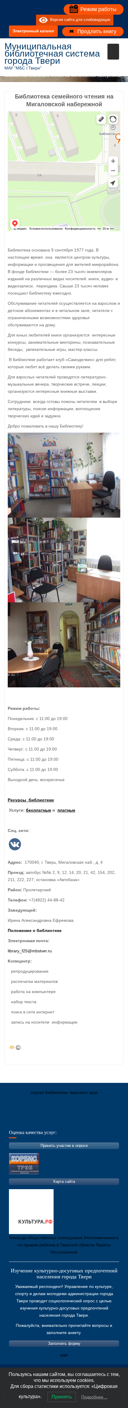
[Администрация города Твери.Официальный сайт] (18, 1121)
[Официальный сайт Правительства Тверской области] (89, 1121)
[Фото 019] (64, 475)
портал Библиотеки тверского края (64, 1092)
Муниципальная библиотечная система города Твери (52, 53)
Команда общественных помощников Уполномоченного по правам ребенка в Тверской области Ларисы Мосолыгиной (64, 1244)
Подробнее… (94, 1397)
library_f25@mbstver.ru (30, 950)
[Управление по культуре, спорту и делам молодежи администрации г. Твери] (107, 1121)
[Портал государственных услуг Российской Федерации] (36, 1121)
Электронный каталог (33, 31)
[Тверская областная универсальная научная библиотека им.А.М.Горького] (54, 1121)
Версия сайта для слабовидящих (79, 20)
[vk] (19, 20)
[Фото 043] (64, 644)
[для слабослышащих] (30, 20)
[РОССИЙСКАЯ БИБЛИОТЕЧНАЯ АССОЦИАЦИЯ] (71, 1121)
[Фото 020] (64, 560)
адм (64, 1354)
